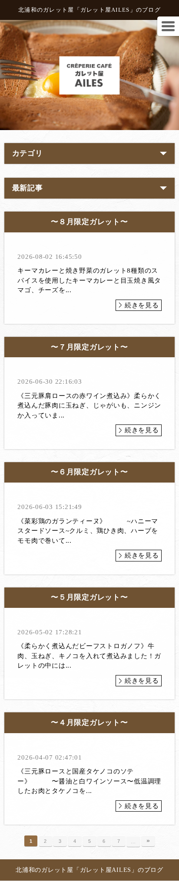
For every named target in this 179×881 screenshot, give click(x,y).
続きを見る (142, 305)
